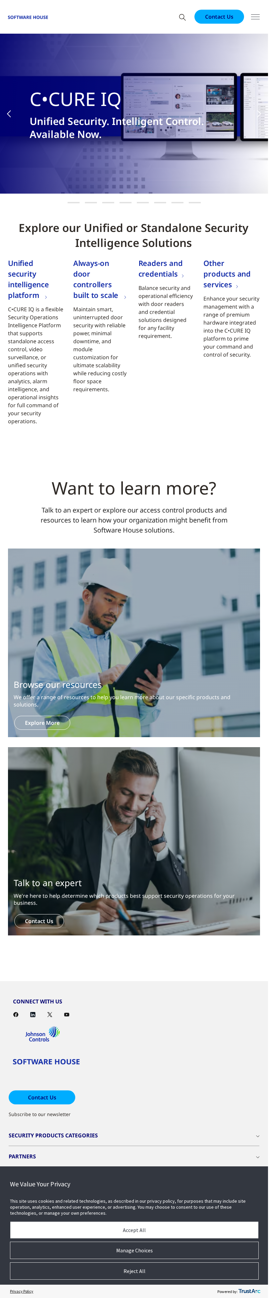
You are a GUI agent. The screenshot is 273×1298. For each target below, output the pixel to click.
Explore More (42, 722)
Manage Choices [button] (134, 1250)
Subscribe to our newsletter (40, 1114)
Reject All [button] (134, 1271)
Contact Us (219, 16)
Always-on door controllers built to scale (96, 279)
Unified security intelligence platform (28, 279)
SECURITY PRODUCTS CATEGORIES (53, 1135)
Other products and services (227, 273)
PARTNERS (22, 1156)
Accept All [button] (134, 1230)
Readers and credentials (160, 268)
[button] (13, 114)
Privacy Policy (21, 1291)
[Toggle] (255, 17)
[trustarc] (249, 1291)
